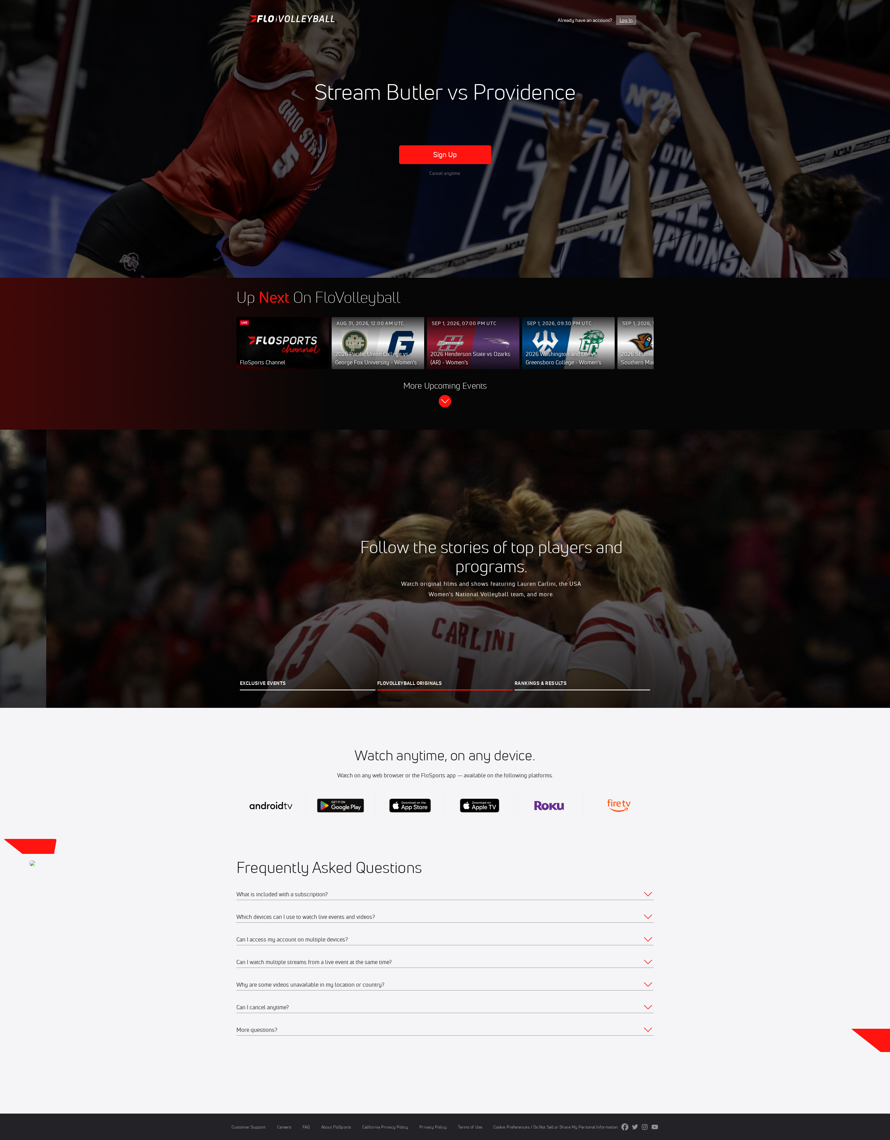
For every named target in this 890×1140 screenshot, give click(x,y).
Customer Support (249, 1127)
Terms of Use (470, 1127)
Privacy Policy (432, 1127)
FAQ (306, 1127)
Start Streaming (282, 350)
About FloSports (336, 1127)
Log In (626, 20)
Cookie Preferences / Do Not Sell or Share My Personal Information (555, 1127)
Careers (284, 1127)
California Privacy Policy (385, 1127)
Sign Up (445, 154)
